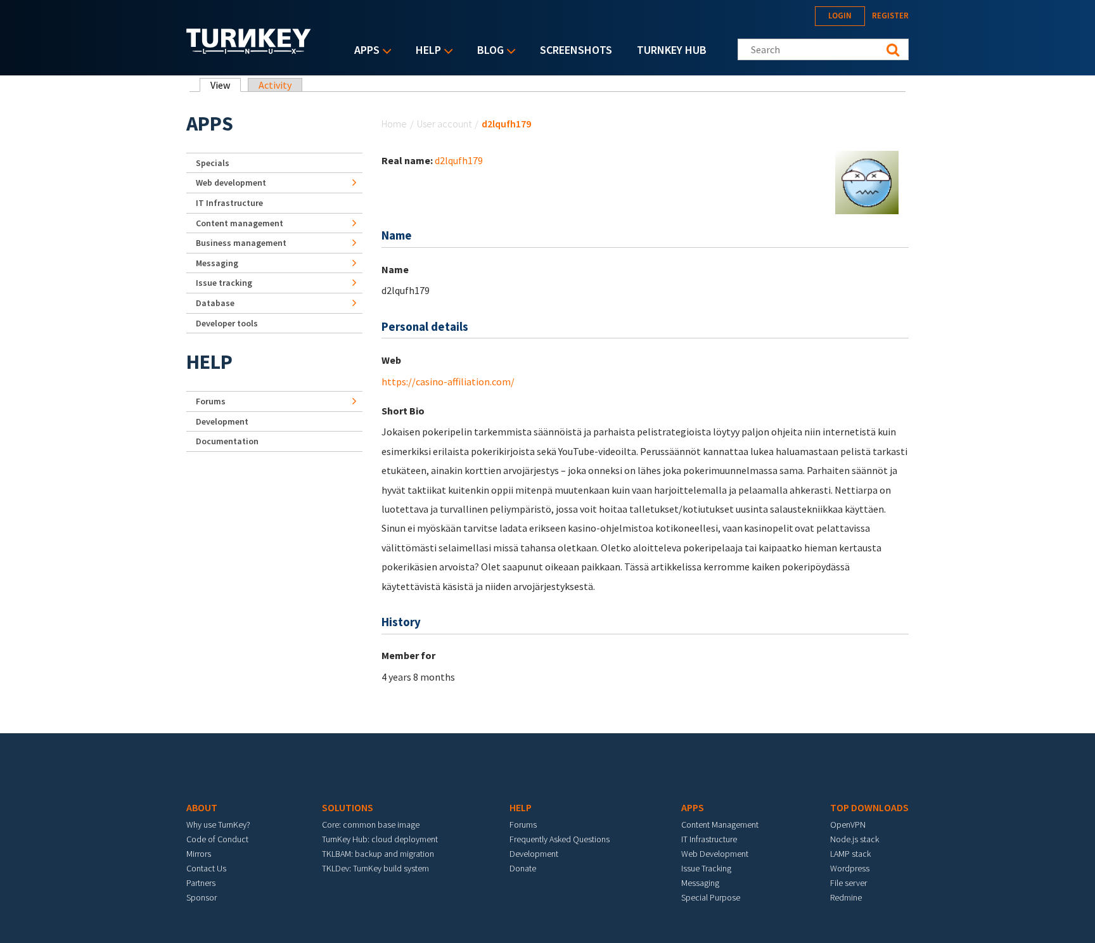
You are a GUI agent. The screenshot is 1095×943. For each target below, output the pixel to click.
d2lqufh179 (459, 160)
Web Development (714, 853)
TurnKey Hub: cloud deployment (380, 839)
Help (425, 51)
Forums (211, 401)
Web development (231, 182)
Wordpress (849, 868)
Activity (275, 85)
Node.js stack (854, 839)
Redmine (846, 897)
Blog (487, 51)
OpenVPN (848, 824)
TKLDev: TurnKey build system (375, 868)
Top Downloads (869, 807)
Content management (239, 223)
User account (444, 123)
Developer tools (227, 323)
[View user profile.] (867, 181)
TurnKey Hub (672, 49)
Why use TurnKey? (218, 824)
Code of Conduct (217, 839)
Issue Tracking (706, 868)
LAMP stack (850, 853)
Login (840, 15)
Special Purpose (710, 897)
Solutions (347, 807)
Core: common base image (370, 824)
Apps (364, 51)
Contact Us (206, 868)
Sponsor (201, 897)
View (225, 85)
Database (215, 303)
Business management (241, 242)
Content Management (720, 824)
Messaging (217, 263)
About (201, 807)
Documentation (227, 441)
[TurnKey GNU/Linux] (248, 50)
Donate (522, 868)
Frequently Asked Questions (559, 839)
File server (848, 882)
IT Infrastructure (229, 202)
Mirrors (198, 853)
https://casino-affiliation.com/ (448, 381)
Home (394, 123)
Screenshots (576, 49)
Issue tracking (224, 282)
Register (890, 15)
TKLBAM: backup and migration (378, 853)
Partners (200, 882)
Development (222, 421)
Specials (212, 163)
